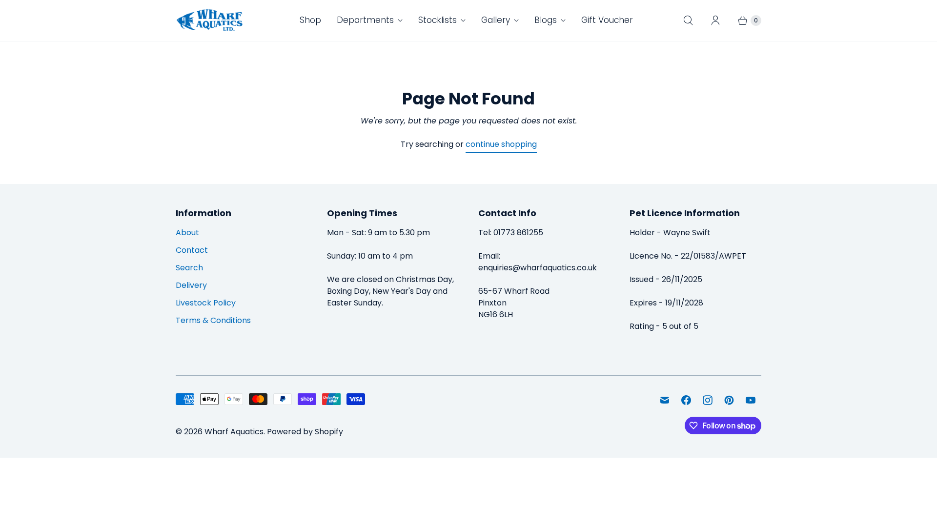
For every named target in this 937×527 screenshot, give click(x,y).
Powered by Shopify (305, 431)
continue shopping (501, 144)
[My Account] (715, 20)
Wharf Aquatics (234, 431)
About (187, 232)
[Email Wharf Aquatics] (664, 400)
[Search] (688, 20)
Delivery (191, 285)
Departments (365, 20)
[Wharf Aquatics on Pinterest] (729, 400)
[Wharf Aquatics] (210, 20)
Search (189, 267)
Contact (192, 250)
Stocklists (437, 20)
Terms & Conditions (213, 320)
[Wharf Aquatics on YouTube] (750, 400)
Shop (310, 20)
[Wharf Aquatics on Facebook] (686, 400)
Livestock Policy (206, 302)
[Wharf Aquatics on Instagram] (707, 400)
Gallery (495, 20)
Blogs (545, 20)
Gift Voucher (607, 20)
